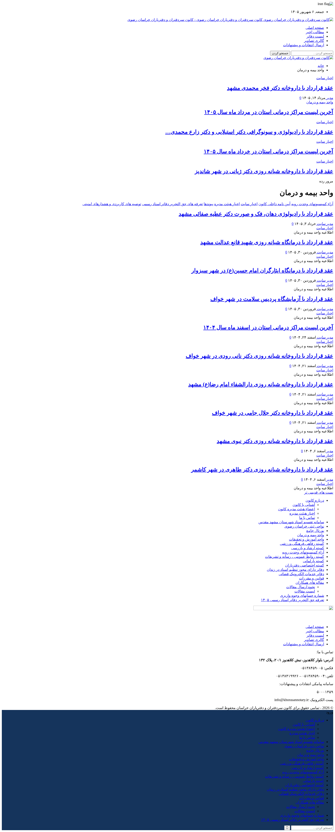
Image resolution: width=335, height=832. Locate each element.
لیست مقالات (304, 591)
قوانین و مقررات (311, 578)
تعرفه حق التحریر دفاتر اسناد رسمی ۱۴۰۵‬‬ (292, 600)
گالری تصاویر (314, 41)
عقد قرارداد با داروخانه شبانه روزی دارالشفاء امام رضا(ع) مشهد (260, 384)
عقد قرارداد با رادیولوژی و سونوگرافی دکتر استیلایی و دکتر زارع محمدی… (249, 132)
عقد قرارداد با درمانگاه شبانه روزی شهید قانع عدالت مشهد (266, 242)
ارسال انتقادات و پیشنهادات (303, 45)
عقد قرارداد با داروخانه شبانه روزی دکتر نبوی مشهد (275, 441)
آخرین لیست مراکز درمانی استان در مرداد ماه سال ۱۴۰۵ (268, 112)
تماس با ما (307, 518)
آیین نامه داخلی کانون (274, 204)
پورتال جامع (315, 531)
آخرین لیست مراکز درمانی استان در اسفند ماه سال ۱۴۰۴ (268, 327)
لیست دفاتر (315, 36)
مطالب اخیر (315, 32)
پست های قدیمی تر (318, 492)
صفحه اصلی (315, 28)
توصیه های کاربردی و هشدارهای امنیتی (111, 204)
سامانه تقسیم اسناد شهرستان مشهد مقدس (291, 522)
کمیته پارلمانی (313, 561)
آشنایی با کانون (304, 505)
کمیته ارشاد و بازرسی (307, 548)
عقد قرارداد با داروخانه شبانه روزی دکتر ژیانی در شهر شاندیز (264, 171)
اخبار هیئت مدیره (227, 204)
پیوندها (208, 204)
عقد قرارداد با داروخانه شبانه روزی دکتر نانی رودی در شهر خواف (259, 356)
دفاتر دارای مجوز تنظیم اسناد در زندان (295, 570)
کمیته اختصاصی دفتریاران (304, 565)
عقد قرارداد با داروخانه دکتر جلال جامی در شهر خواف (272, 413)
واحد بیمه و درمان (319, 102)
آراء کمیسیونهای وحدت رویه (312, 204)
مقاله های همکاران (310, 582)
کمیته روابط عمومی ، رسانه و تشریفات (294, 557)
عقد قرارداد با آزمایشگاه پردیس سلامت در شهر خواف (271, 299)
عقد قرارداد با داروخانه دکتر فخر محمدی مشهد (280, 88)
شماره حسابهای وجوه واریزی (302, 595)
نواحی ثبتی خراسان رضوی (304, 526)
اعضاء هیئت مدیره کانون (296, 509)
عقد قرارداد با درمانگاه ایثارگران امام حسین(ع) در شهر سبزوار (262, 270)
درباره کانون (315, 500)
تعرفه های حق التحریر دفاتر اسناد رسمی (172, 204)
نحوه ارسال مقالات (300, 587)
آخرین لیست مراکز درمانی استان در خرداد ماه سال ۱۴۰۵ (268, 151)
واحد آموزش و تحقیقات (306, 539)
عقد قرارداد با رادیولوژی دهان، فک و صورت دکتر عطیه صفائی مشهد (256, 214)
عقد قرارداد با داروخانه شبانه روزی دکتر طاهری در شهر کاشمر (262, 469)
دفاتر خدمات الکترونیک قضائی (301, 574)
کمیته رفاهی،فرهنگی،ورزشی (302, 544)
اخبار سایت (324, 78)
